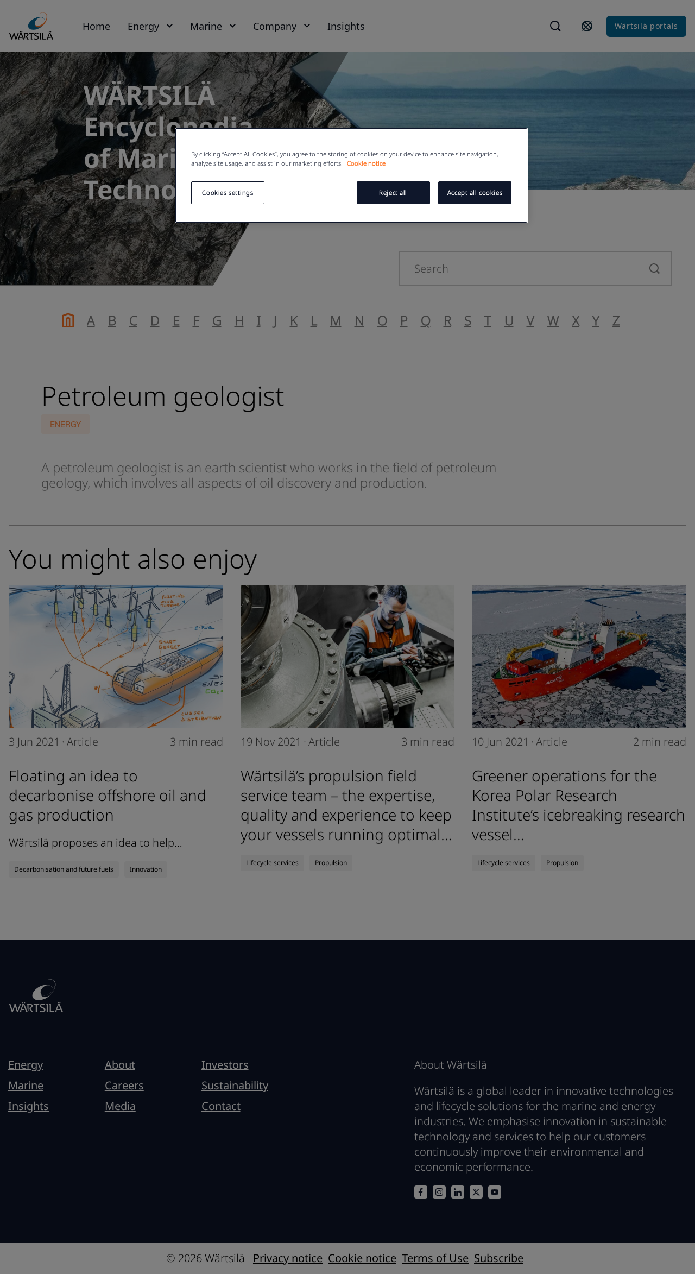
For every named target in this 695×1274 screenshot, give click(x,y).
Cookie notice (366, 163)
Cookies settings (227, 192)
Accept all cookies (474, 192)
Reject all (393, 192)
